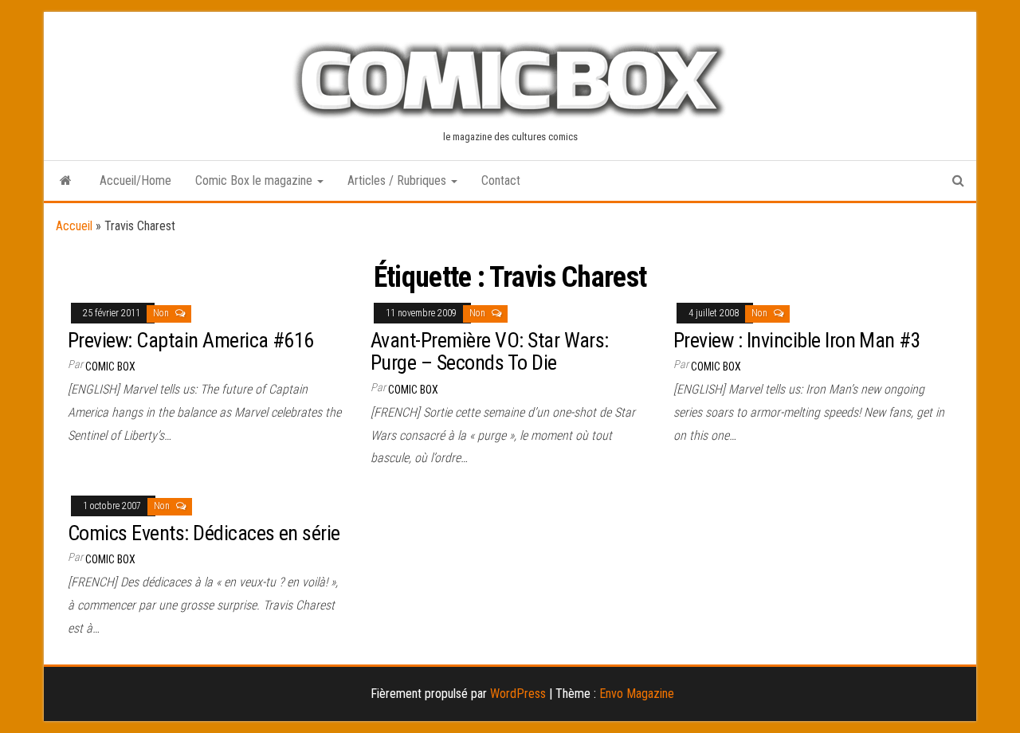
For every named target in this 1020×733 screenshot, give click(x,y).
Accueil (74, 225)
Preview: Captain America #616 (191, 340)
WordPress (518, 693)
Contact (500, 180)
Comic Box (110, 366)
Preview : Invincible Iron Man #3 (796, 340)
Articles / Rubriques (398, 180)
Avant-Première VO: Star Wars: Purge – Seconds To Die (490, 351)
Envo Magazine (636, 693)
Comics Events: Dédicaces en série (204, 533)
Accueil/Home (135, 180)
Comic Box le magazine (255, 180)
